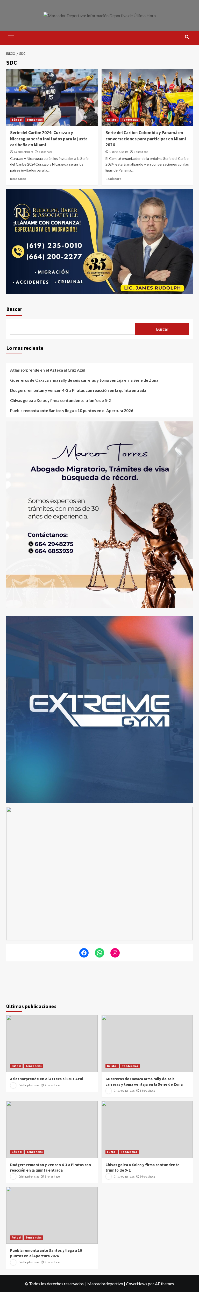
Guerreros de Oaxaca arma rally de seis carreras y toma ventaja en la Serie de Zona (84, 380)
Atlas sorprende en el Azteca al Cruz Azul (47, 370)
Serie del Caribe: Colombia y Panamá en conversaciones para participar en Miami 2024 (145, 139)
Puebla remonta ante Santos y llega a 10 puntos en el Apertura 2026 (71, 410)
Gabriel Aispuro (23, 152)
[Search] (187, 37)
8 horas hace (147, 1090)
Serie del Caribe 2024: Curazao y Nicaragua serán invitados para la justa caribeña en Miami (49, 139)
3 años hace (45, 152)
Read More (18, 179)
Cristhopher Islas (28, 1085)
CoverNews (136, 1283)
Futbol (16, 1066)
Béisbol (17, 119)
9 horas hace (147, 1176)
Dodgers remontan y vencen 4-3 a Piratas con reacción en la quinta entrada (78, 390)
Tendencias (34, 119)
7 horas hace (52, 1085)
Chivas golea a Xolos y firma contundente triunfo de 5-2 (60, 400)
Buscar (14, 309)
